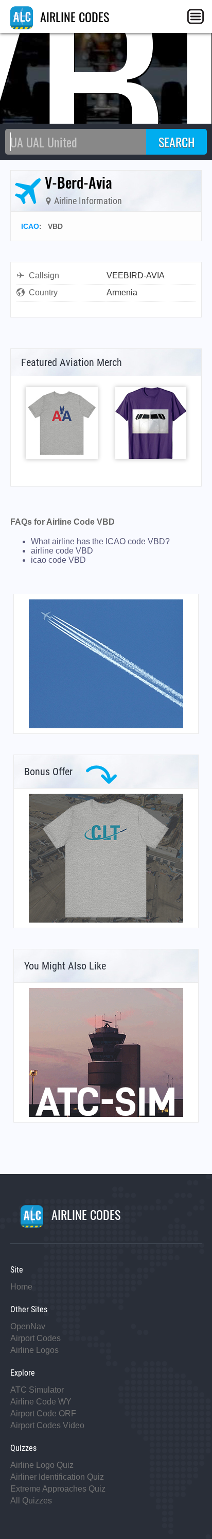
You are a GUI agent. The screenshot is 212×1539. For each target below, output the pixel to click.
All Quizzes (31, 1500)
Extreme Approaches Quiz (57, 1488)
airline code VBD (62, 550)
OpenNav (27, 1326)
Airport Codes (35, 1338)
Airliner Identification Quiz (57, 1477)
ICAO (30, 226)
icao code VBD (58, 560)
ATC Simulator (37, 1389)
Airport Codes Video (47, 1425)
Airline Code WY (41, 1401)
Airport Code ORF (43, 1413)
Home (21, 1286)
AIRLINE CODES (73, 16)
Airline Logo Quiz (42, 1465)
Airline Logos (34, 1350)
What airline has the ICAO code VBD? (100, 541)
